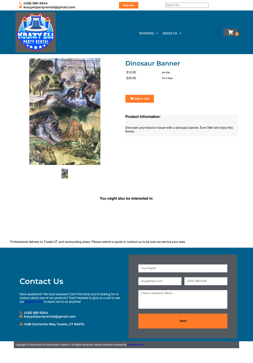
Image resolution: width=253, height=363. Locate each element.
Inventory (146, 33)
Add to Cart (141, 99)
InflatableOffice (135, 344)
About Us (170, 33)
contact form (34, 302)
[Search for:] (187, 5)
